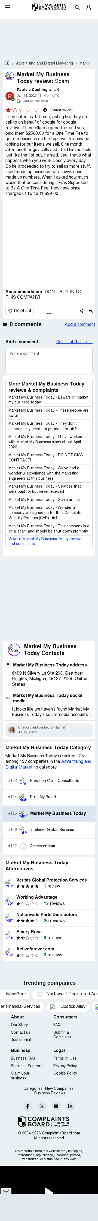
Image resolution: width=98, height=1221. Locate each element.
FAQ (57, 1025)
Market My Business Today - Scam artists (44, 500)
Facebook (28, 1106)
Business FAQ (23, 1058)
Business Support (26, 1066)
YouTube (56, 1106)
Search (78, 7)
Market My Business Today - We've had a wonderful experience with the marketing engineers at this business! (43, 473)
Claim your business (20, 1076)
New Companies (59, 1089)
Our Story (19, 1025)
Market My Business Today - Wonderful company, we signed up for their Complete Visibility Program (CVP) (44, 513)
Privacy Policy (65, 1066)
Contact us (20, 1033)
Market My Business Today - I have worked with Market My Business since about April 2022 (45, 442)
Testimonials (22, 1040)
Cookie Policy (65, 1073)
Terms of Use (64, 1058)
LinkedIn (70, 1106)
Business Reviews (49, 1093)
